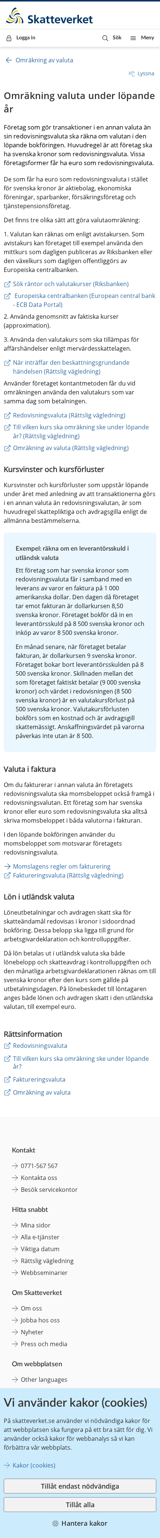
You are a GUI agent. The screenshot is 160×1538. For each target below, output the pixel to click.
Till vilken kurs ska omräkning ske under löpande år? (81, 1062)
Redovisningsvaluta (40, 1046)
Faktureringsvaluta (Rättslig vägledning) (68, 875)
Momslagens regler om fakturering (62, 866)
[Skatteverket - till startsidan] (50, 15)
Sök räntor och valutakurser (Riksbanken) (71, 284)
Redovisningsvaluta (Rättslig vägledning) (69, 415)
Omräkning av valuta (44, 60)
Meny (147, 37)
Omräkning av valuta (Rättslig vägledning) (71, 448)
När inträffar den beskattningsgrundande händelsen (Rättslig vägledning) (72, 367)
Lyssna (146, 73)
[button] (111, 38)
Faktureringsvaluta (39, 1079)
